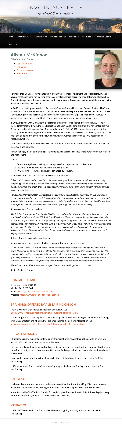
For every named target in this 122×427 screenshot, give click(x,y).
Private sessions (25, 70)
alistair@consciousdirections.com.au (35, 291)
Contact (11, 44)
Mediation (74, 36)
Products (86, 36)
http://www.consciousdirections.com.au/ (40, 294)
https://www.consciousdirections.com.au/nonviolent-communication (44, 312)
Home (10, 36)
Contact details (24, 63)
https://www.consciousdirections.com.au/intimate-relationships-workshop (47, 324)
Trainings (21, 66)
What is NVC (23, 36)
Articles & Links (104, 36)
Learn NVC (40, 36)
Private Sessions (58, 36)
